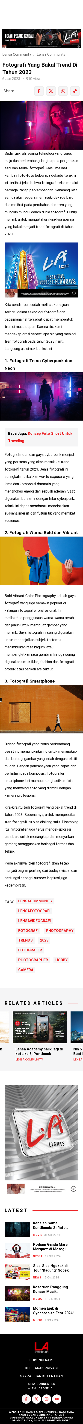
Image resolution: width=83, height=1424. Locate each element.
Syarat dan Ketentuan (41, 1376)
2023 (44, 940)
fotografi (28, 931)
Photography (60, 931)
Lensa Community (16, 54)
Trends (25, 940)
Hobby (61, 960)
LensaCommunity (35, 901)
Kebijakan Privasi (41, 1368)
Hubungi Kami (41, 1360)
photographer (33, 960)
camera (25, 970)
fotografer (30, 950)
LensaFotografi (34, 911)
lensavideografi (34, 921)
